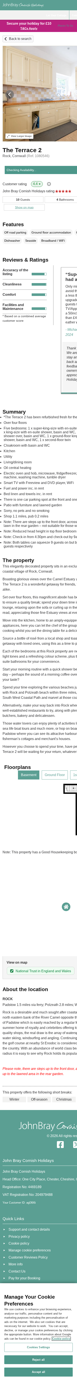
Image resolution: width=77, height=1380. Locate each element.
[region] (38, 1331)
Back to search (20, 39)
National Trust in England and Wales (43, 971)
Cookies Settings (38, 1347)
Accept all (38, 1372)
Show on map (24, 207)
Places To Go (65, 25)
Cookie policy (61, 1338)
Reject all (38, 1359)
